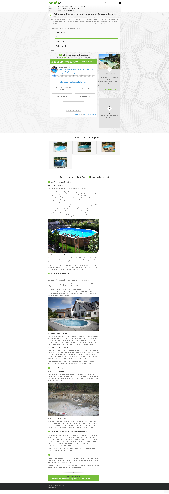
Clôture (73, 8)
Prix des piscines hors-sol (60, 167)
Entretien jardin (65, 6)
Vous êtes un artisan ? (93, 114)
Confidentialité (75, 114)
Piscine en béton (61, 37)
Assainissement (71, 10)
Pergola (64, 8)
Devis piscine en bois (108, 153)
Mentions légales (51, 487)
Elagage (59, 6)
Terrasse (59, 8)
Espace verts (83, 6)
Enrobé (68, 8)
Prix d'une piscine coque (60, 153)
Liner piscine (64, 10)
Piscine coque (60, 32)
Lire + (52, 50)
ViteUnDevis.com (87, 114)
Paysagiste (77, 6)
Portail (77, 8)
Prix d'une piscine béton (84, 153)
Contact (56, 487)
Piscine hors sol (61, 46)
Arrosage (71, 6)
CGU (72, 114)
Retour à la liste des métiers (74, 110)
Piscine (59, 10)
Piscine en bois (60, 41)
